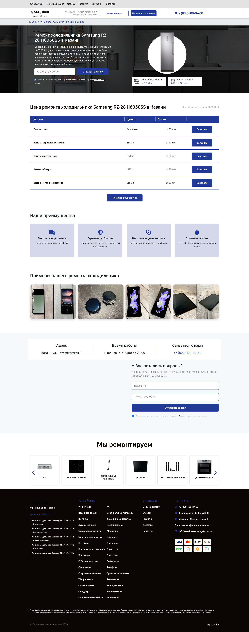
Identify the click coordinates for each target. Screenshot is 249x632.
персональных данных (199, 416)
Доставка (96, 4)
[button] (33, 472)
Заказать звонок (114, 13)
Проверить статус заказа (143, 13)
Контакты (110, 4)
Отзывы (71, 4)
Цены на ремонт (55, 4)
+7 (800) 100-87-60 (187, 353)
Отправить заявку (92, 71)
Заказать (202, 129)
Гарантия (83, 4)
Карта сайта (212, 624)
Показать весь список (124, 197)
